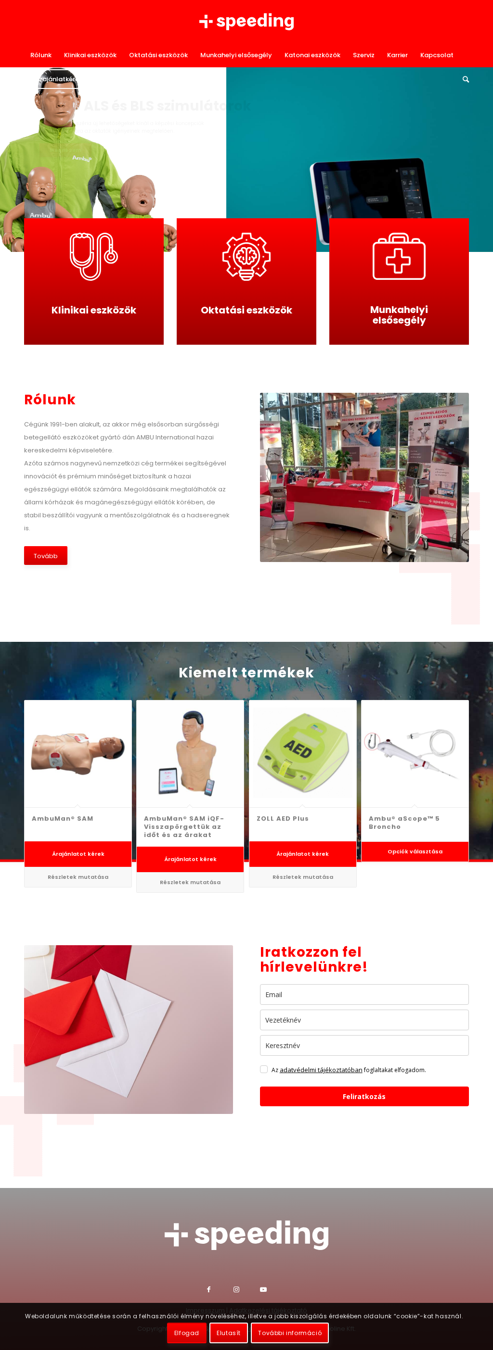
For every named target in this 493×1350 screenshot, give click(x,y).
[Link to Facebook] (220, 1290)
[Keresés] (462, 79)
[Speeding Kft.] (246, 21)
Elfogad (186, 1333)
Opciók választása (415, 851)
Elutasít (229, 1333)
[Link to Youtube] (273, 1290)
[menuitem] (41, 55)
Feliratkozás (364, 1096)
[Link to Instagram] (247, 1290)
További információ (290, 1333)
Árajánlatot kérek (78, 854)
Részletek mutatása (78, 877)
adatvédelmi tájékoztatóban (321, 1069)
